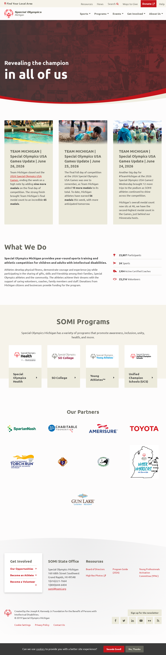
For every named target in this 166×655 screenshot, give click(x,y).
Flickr (149, 620)
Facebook (115, 620)
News (100, 3)
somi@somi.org (57, 588)
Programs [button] (100, 13)
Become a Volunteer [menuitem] (22, 581)
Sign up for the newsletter (145, 612)
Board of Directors (95, 569)
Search (112, 3)
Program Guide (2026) (120, 571)
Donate (146, 3)
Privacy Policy (42, 624)
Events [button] (117, 13)
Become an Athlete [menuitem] (22, 575)
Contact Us (59, 624)
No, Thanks (135, 649)
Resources (87, 3)
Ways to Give (130, 3)
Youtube (141, 620)
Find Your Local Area (19, 3)
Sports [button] (84, 13)
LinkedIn (132, 620)
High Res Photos (94, 575)
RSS (158, 620)
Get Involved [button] (135, 13)
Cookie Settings (22, 624)
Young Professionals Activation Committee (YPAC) (149, 572)
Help (162, 3)
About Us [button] (155, 13)
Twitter (124, 620)
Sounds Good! (114, 649)
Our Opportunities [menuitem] (21, 568)
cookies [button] (40, 648)
